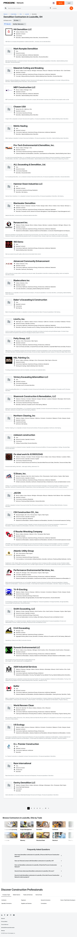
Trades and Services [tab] (28, 894)
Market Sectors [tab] (16, 894)
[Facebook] (4, 915)
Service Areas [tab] (39, 894)
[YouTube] (14, 915)
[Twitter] (7, 915)
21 (45, 808)
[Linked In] (1, 915)
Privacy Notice (4, 921)
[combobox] (61, 8)
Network (20, 3)
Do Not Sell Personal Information (7, 927)
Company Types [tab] (6, 894)
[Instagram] (10, 915)
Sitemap (3, 930)
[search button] (71, 8)
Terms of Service (4, 924)
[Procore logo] (9, 3)
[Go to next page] (48, 808)
